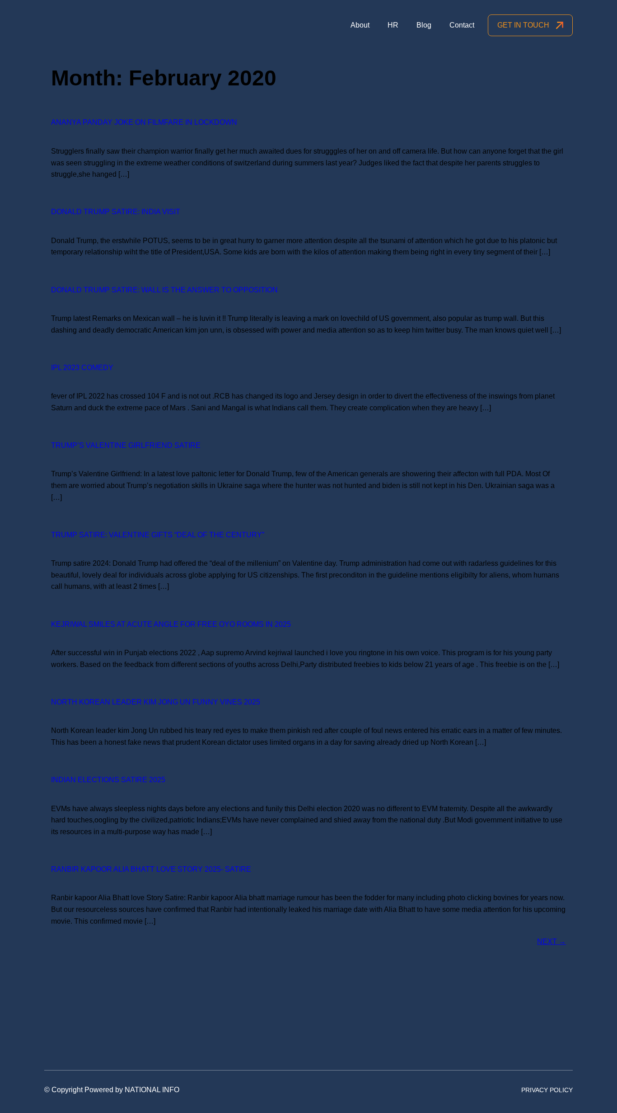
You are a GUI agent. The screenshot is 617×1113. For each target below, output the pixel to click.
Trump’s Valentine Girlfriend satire (126, 445)
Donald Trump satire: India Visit (115, 212)
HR (393, 25)
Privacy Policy (547, 1090)
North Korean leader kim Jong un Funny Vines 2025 (155, 702)
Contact (461, 25)
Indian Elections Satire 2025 (108, 780)
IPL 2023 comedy (82, 367)
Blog (423, 25)
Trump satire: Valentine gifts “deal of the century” (157, 535)
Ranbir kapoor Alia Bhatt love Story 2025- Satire (151, 869)
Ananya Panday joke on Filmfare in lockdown (144, 122)
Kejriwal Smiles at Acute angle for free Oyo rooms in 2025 (171, 624)
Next (551, 941)
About (360, 25)
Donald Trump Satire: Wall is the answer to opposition (164, 290)
